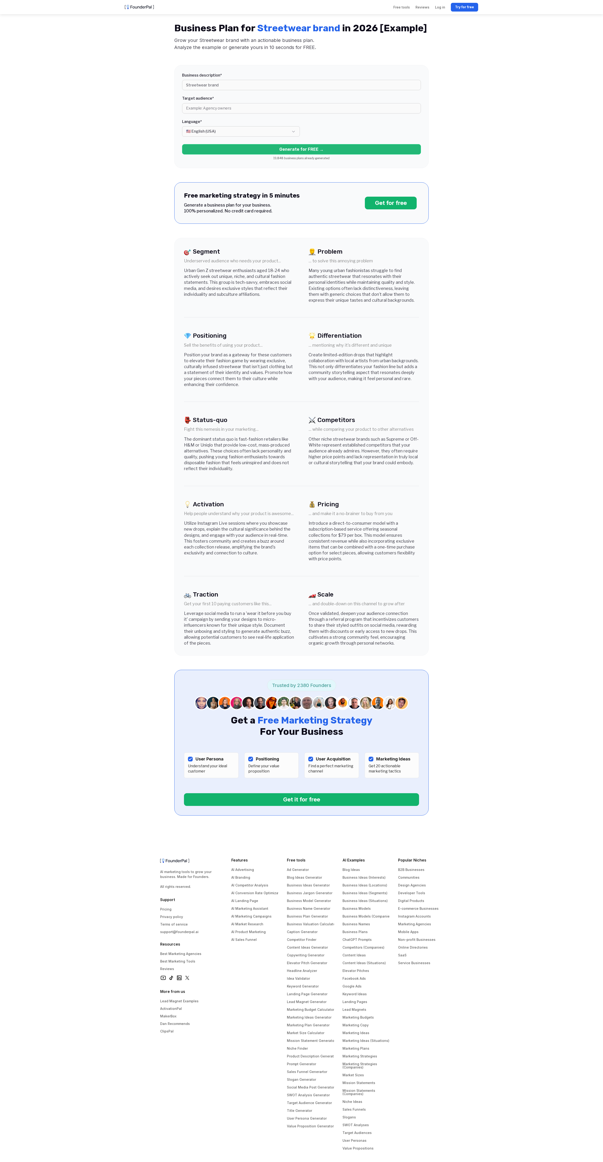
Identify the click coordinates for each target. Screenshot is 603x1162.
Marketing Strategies (359, 1056)
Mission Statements (358, 1083)
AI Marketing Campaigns (251, 916)
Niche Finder (297, 1048)
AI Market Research (247, 924)
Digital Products (411, 901)
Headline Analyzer (302, 971)
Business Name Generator (308, 908)
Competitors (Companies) (363, 947)
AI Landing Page (244, 901)
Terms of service (174, 924)
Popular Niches (412, 860)
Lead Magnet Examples (179, 1001)
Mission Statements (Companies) (359, 1092)
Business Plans (355, 932)
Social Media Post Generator (310, 1087)
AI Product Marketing (248, 932)
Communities (409, 877)
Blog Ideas (351, 870)
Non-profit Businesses (417, 940)
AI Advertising (242, 870)
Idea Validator (298, 978)
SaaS (402, 955)
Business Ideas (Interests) (364, 877)
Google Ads (352, 986)
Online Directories (413, 947)
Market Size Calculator (305, 1033)
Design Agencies (412, 885)
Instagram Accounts (414, 916)
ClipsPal (167, 1031)
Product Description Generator (312, 1056)
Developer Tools (411, 893)
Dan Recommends (175, 1024)
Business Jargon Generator (309, 893)
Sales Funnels (354, 1109)
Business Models (356, 908)
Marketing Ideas (355, 1033)
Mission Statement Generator (311, 1041)
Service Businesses (414, 963)
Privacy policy (171, 917)
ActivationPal (171, 1009)
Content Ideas (354, 955)
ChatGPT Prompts (357, 940)
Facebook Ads (354, 978)
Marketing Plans (355, 1048)
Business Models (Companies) (367, 916)
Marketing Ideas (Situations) (365, 1041)
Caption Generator (302, 932)
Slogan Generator (301, 1079)
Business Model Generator (309, 901)
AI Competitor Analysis (249, 885)
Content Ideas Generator (307, 947)
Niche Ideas (352, 1102)
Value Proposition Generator (310, 1126)
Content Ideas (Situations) (364, 963)
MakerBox (168, 1016)
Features (239, 860)
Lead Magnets (354, 1010)
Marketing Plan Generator (308, 1025)
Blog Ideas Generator (304, 877)
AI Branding (240, 877)
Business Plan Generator (307, 916)
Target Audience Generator (309, 1103)
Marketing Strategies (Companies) (360, 1065)
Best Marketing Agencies (180, 954)
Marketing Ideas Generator (309, 1017)
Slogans (349, 1117)
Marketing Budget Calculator (310, 1010)
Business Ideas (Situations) (365, 901)
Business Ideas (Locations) (364, 885)
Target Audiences (357, 1133)
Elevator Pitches (355, 971)
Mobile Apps (408, 932)
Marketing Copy (355, 1025)
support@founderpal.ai (179, 932)
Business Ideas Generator (308, 885)
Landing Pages (354, 1002)
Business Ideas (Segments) (364, 893)
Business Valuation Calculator (312, 924)
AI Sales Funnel (244, 940)
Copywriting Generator (305, 955)
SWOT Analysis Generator (308, 1095)
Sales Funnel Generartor (307, 1072)
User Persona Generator (307, 1118)
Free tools (296, 860)
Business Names (356, 924)
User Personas (354, 1140)
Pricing (165, 909)
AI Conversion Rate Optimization (258, 893)
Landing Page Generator (307, 994)
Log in (440, 7)
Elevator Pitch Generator (307, 963)
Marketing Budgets (358, 1017)
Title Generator (299, 1111)
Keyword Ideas (354, 994)
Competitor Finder (301, 940)
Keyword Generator (303, 986)
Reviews (167, 969)
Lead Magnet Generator (306, 1002)
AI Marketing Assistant (249, 908)
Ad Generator (298, 870)
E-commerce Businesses (418, 908)
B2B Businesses (411, 870)
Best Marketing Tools (177, 961)
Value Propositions (358, 1148)
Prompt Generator (301, 1064)
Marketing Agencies (414, 924)
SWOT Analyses (355, 1125)
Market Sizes (353, 1075)
